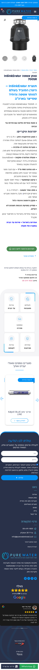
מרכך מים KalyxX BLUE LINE (19, 413)
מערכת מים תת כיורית (28, 501)
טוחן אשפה (24, 70)
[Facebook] (35, 578)
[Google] (25, 578)
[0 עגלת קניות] (3, 11)
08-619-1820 (27, 280)
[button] (35, 11)
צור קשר (33, 514)
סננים (35, 507)
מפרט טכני (29, 256)
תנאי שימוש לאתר (31, 542)
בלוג (35, 511)
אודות (34, 494)
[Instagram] (32, 578)
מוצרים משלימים (30, 504)
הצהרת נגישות (32, 547)
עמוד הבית (33, 70)
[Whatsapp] (28, 578)
